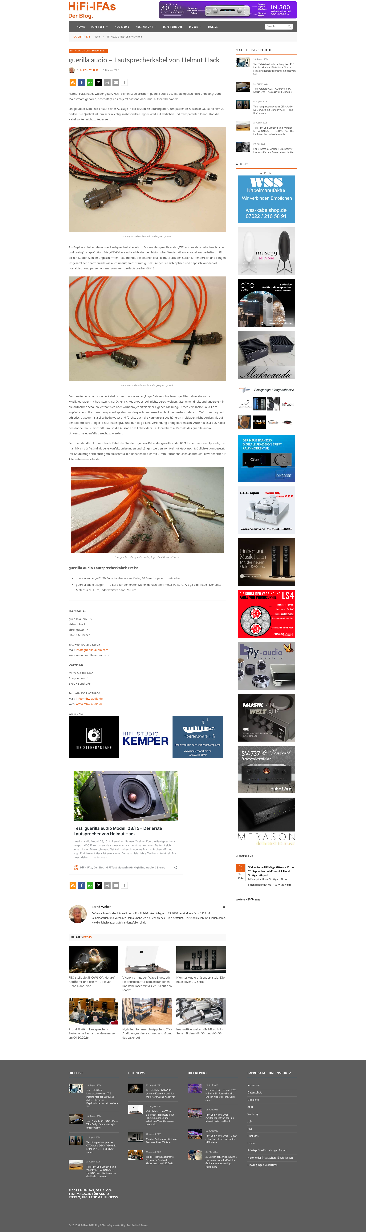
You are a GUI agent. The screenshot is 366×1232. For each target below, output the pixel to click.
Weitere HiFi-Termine (248, 899)
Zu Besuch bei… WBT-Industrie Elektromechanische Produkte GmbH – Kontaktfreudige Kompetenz (221, 1162)
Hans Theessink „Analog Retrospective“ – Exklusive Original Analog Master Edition (273, 150)
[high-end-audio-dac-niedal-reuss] (266, 844)
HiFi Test (97, 26)
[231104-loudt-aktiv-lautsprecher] (266, 274)
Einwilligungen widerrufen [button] (262, 1165)
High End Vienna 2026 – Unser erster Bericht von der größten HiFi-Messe (221, 1139)
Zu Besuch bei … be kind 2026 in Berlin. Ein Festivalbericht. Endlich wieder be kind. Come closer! (220, 1095)
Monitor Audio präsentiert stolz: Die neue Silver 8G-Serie (200, 979)
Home (81, 26)
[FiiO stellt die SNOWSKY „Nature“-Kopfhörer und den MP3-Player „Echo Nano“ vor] (93, 959)
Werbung (252, 1114)
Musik (193, 26)
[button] (73, 82)
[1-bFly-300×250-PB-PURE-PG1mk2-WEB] (266, 689)
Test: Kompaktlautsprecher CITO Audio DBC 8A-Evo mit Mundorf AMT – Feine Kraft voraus (273, 110)
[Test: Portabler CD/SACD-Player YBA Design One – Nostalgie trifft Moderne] (243, 87)
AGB (250, 1107)
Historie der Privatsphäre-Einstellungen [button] (270, 1158)
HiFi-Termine (172, 26)
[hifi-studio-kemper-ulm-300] (145, 757)
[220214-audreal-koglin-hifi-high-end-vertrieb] (266, 533)
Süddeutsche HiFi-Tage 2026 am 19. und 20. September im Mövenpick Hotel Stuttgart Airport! (271, 871)
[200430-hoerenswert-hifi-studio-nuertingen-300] (198, 757)
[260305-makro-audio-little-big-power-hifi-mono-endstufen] (266, 377)
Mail (249, 1129)
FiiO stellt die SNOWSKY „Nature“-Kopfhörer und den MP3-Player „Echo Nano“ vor (92, 982)
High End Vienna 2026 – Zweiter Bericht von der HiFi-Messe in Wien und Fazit (219, 1118)
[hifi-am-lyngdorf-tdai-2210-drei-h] (266, 481)
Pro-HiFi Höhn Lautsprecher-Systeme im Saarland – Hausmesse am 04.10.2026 (92, 1033)
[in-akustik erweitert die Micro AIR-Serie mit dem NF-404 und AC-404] (201, 1011)
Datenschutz (254, 1092)
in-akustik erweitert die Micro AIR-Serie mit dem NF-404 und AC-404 (199, 1031)
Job (249, 1121)
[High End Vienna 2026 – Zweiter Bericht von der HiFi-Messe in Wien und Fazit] (195, 1112)
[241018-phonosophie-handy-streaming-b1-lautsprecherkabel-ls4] (266, 637)
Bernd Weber (89, 70)
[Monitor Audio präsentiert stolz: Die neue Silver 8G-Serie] (201, 959)
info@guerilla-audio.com (92, 650)
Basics (213, 26)
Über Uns (252, 1136)
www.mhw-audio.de (89, 704)
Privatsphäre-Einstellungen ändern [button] (267, 1150)
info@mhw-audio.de (89, 698)
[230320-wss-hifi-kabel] (266, 222)
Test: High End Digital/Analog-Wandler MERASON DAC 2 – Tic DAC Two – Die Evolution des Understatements (273, 131)
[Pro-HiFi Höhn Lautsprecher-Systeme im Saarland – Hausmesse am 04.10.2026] (93, 1011)
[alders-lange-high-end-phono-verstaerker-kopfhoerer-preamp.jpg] (266, 740)
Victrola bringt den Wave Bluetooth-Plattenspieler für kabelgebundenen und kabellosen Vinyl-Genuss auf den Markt (147, 984)
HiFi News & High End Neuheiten (88, 51)
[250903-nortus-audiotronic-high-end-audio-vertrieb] (266, 429)
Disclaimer (253, 1100)
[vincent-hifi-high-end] (266, 792)
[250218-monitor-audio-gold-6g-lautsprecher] (266, 585)
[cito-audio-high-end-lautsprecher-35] (266, 326)
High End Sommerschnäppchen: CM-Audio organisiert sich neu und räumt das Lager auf (147, 1033)
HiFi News (122, 26)
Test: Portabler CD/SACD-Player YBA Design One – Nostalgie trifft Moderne (272, 90)
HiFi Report (144, 26)
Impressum (253, 1085)
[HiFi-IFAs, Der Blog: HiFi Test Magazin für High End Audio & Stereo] (92, 10)
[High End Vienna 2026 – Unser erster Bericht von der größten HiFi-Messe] (195, 1134)
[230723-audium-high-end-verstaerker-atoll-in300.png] (228, 18)
